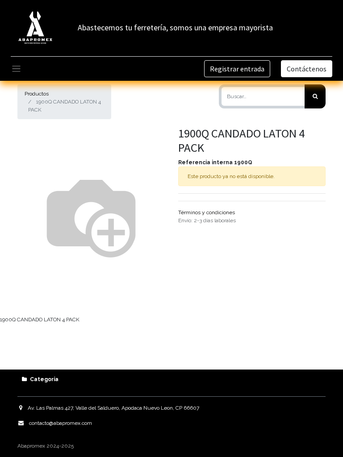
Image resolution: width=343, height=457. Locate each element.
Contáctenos (306, 68)
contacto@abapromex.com (60, 423)
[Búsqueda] (315, 96)
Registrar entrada (237, 68)
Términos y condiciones (206, 212)
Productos (37, 94)
